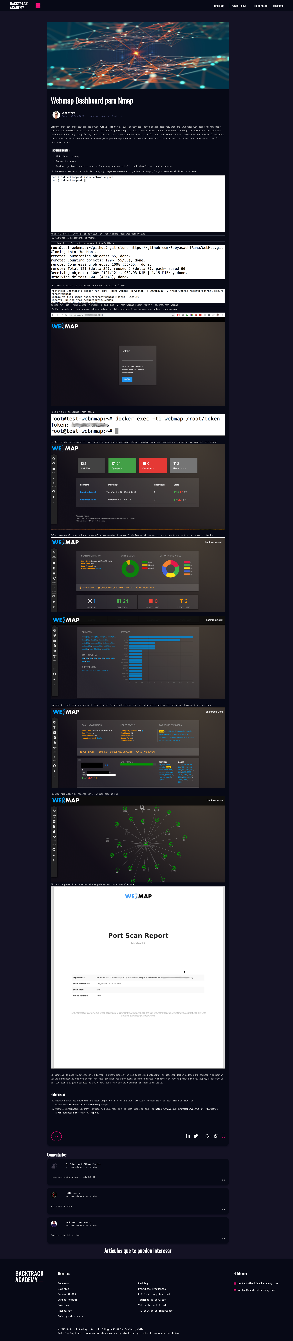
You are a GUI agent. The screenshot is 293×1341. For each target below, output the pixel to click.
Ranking (143, 1283)
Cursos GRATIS (67, 1294)
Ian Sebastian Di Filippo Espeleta (83, 1164)
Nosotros (63, 1305)
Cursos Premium (67, 1299)
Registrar (278, 5)
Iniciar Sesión (261, 5)
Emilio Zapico (73, 1193)
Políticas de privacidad (154, 1294)
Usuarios (63, 1289)
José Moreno (68, 112)
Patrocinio (65, 1310)
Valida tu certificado (152, 1305)
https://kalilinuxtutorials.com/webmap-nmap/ (81, 1104)
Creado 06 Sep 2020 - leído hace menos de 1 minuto (92, 116)
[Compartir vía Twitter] (196, 1136)
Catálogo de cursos (70, 1316)
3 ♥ (56, 1136)
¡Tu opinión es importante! (156, 1310)
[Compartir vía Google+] (208, 1136)
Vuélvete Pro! (239, 5)
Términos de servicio (152, 1299)
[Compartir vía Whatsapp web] (216, 1136)
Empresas (219, 5)
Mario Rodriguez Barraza (78, 1222)
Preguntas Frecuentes (152, 1289)
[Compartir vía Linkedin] (188, 1136)
